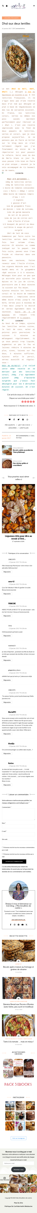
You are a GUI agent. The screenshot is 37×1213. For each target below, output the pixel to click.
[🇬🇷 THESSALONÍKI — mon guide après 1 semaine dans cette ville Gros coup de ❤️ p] (20, 1115)
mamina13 (11, 645)
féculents (10, 425)
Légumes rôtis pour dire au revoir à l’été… (18, 537)
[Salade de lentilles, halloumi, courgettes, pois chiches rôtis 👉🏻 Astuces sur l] (9, 1115)
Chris (10, 626)
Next (35, 509)
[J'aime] (9, 419)
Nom (4, 823)
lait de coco (24, 425)
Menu (34, 6)
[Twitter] (18, 419)
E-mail (4, 831)
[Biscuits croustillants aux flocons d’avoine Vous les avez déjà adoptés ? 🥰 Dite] (30, 1115)
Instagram (15, 924)
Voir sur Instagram (18, 1138)
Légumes (12, 428)
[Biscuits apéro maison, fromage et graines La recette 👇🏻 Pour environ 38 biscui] (30, 1125)
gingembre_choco (14, 670)
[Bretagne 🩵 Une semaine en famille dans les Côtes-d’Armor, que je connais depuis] (9, 1105)
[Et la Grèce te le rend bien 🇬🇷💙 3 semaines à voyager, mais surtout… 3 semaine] (30, 1105)
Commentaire (6, 807)
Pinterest (19, 924)
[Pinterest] (23, 419)
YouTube (22, 924)
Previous (2, 509)
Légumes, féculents (11, 18)
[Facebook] (14, 419)
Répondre (7, 572)
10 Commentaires (18, 28)
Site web (4, 839)
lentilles (24, 428)
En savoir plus (18, 920)
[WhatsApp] (27, 419)
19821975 (11, 559)
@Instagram (4, 1180)
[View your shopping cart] (6, 6)
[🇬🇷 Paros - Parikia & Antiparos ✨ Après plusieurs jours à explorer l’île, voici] (20, 1125)
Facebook (11, 924)
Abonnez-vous (18, 1169)
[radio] (22, 402)
